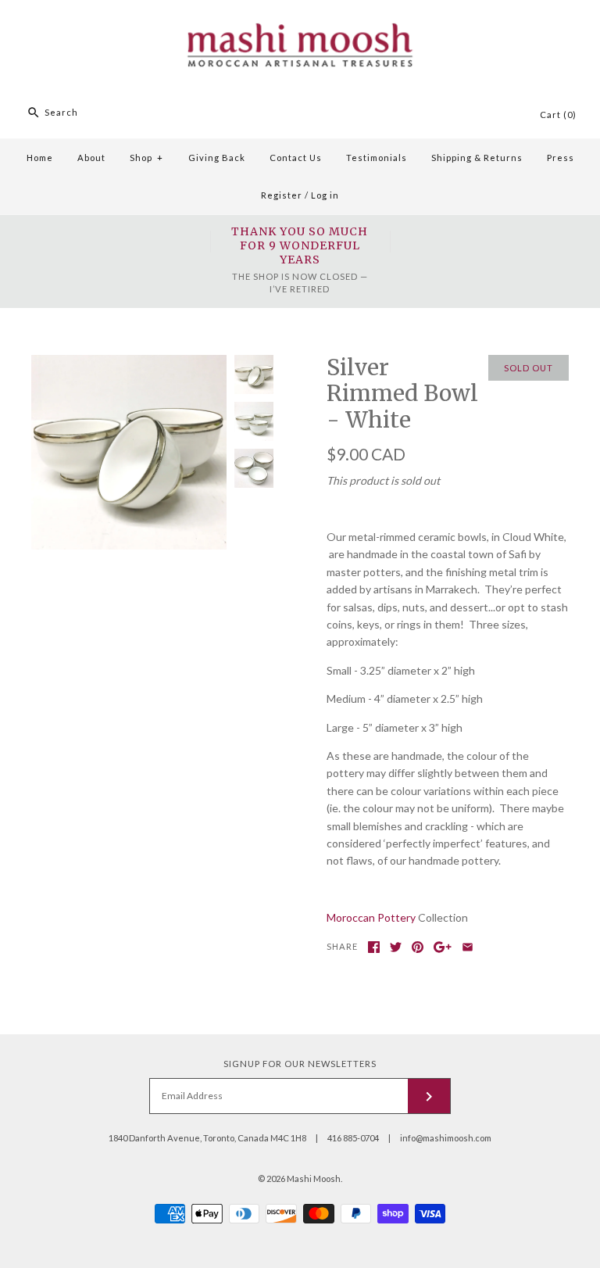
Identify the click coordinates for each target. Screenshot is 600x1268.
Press (560, 157)
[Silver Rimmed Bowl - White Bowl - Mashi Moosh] (129, 363)
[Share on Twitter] (396, 947)
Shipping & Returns (477, 157)
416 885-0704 (353, 1138)
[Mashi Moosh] (300, 8)
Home (40, 157)
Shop (146, 157)
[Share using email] (467, 947)
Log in (325, 195)
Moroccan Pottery (371, 917)
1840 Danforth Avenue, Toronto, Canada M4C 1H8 (207, 1138)
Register (281, 195)
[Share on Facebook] (374, 947)
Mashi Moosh (314, 1178)
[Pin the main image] (417, 947)
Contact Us (296, 157)
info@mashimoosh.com (445, 1138)
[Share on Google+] (443, 947)
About (91, 157)
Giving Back (216, 157)
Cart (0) (558, 114)
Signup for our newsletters (300, 1063)
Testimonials (376, 157)
